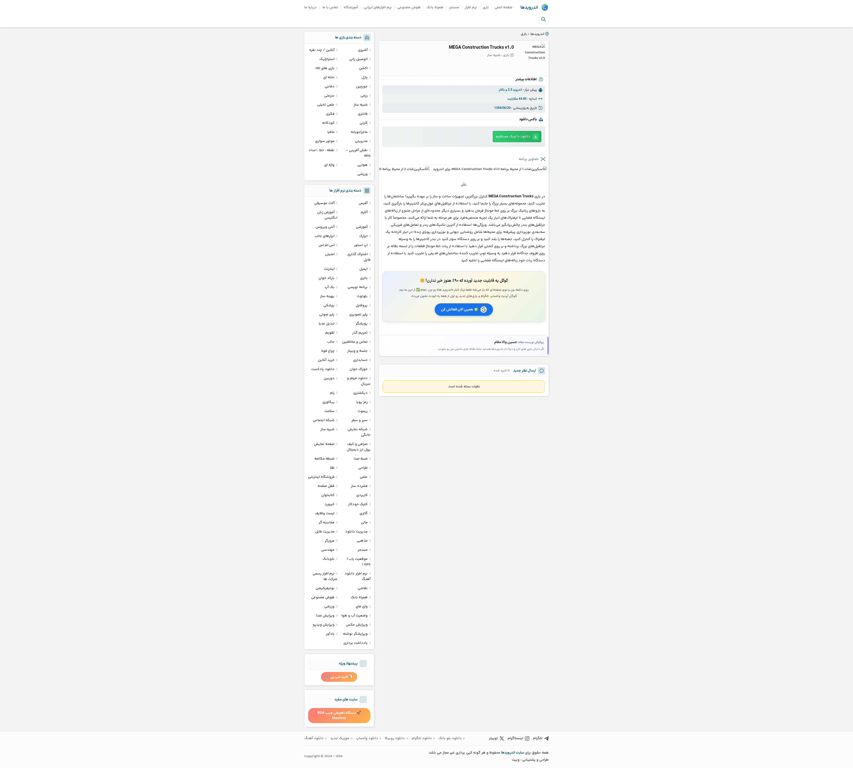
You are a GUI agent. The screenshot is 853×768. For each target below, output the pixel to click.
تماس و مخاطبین (355, 342)
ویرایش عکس (357, 625)
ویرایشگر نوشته (355, 634)
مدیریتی (361, 141)
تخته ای (329, 77)
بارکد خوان (327, 278)
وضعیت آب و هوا (354, 615)
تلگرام (537, 738)
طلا (332, 468)
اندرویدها (529, 7)
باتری (364, 278)
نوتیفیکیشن (325, 588)
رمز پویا (362, 402)
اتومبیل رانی (358, 59)
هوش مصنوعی (409, 7)
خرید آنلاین (326, 360)
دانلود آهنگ (314, 738)
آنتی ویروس (325, 227)
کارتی (364, 123)
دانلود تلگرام (422, 738)
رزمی (364, 95)
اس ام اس (327, 245)
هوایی (362, 165)
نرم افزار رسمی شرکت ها (325, 576)
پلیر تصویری (358, 314)
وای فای (362, 606)
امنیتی (330, 254)
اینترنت (329, 269)
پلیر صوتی (327, 314)
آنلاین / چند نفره (322, 50)
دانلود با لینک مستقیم (513, 136)
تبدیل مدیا (327, 323)
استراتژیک (327, 59)
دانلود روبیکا (395, 738)
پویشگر (362, 323)
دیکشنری (360, 393)
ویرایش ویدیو (324, 625)
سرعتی (329, 95)
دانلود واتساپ (367, 738)
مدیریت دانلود (356, 531)
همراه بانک (434, 7)
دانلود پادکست (323, 369)
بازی (486, 7)
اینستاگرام (515, 738)
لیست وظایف (325, 513)
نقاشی (363, 588)
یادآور (330, 634)
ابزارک (363, 236)
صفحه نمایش (324, 444)
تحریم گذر (360, 333)
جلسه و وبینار (357, 351)
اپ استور (361, 245)
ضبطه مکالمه (324, 459)
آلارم (364, 212)
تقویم (330, 333)
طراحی (363, 468)
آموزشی (362, 227)
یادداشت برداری (355, 643)
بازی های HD (325, 68)
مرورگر (330, 541)
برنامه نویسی (358, 287)
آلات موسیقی (324, 203)
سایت (520, 752)
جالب (331, 342)
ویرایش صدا (325, 615)
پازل (364, 77)
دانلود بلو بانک (450, 738)
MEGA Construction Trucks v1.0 (481, 47)
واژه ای (329, 165)
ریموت (363, 411)
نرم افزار (471, 7)
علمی (364, 477)
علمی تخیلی (326, 105)
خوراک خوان (359, 369)
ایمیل (363, 269)
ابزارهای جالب (325, 236)
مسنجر (454, 7)
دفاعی (330, 86)
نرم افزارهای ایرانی (378, 7)
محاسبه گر (327, 522)
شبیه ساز (493, 55)
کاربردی (362, 495)
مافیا (331, 132)
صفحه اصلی (503, 7)
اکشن (363, 68)
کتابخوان (328, 495)
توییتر (493, 738)
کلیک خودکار (358, 504)
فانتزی (363, 114)
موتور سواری (325, 141)
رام (332, 393)
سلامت (329, 411)
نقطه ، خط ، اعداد (322, 150)
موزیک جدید (339, 738)
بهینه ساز (327, 296)
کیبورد (330, 504)
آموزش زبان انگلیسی (327, 215)
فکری (330, 114)
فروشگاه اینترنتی (321, 477)
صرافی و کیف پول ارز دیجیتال (359, 446)
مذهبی (362, 541)
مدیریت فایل (325, 531)
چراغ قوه (328, 351)
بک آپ (330, 287)
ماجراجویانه (359, 132)
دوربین (329, 378)
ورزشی (362, 174)
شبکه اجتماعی (324, 420)
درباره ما (310, 7)
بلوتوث (362, 296)
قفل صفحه (326, 486)
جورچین (362, 86)
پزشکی (329, 305)
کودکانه (328, 123)
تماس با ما (330, 7)
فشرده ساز (359, 486)
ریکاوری (328, 402)
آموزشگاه (351, 7)
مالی (364, 522)
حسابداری (360, 360)
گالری (364, 513)
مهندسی (328, 550)
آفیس (363, 203)
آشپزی (363, 50)
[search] (543, 19)
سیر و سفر (359, 420)
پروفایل (362, 305)
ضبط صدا (361, 459)
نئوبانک (329, 559)
